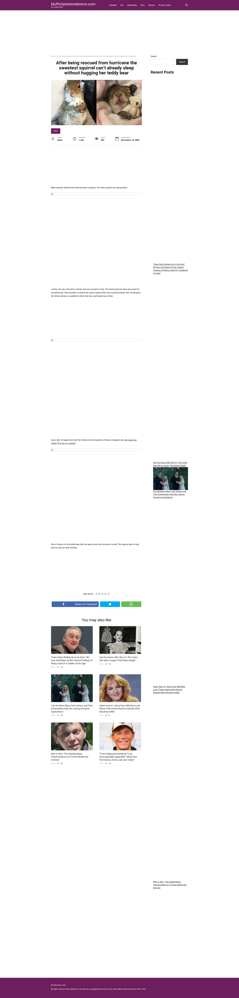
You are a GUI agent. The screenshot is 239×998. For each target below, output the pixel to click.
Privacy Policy (164, 5)
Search (154, 56)
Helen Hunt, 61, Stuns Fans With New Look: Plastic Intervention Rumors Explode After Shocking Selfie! (120, 708)
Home (53, 56)
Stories (151, 5)
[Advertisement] (119, 34)
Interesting (132, 5)
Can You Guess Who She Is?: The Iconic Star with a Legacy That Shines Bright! (118, 659)
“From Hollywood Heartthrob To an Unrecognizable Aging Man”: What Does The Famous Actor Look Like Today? (118, 757)
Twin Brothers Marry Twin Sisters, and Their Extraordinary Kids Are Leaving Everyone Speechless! (72, 708)
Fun (121, 5)
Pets (142, 5)
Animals (113, 5)
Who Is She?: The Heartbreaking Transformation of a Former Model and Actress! (69, 757)
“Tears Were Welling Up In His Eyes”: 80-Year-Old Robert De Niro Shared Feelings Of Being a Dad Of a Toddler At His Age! (72, 660)
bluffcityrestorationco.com (73, 4)
